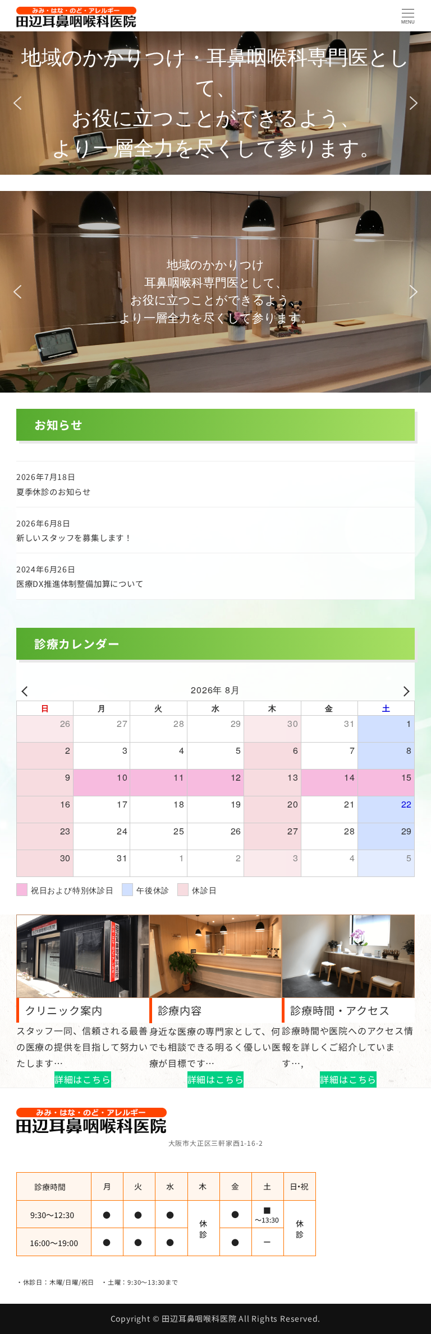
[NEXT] (404, 690)
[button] (17, 103)
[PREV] (27, 690)
